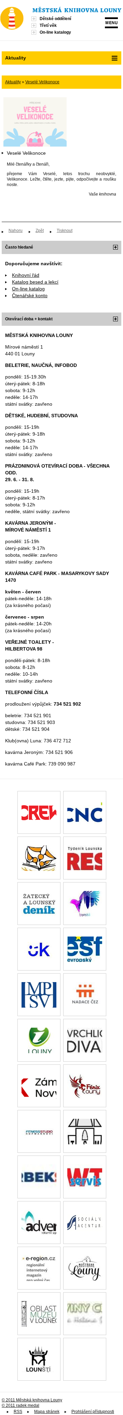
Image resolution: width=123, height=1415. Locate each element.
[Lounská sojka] (84, 903)
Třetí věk (48, 25)
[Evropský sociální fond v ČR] (84, 949)
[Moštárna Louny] (84, 1268)
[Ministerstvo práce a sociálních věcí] (38, 994)
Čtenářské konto (29, 295)
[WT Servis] (84, 1177)
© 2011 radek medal (20, 1405)
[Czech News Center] (84, 812)
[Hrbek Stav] (38, 1177)
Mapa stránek (46, 1411)
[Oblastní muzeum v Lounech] (38, 1313)
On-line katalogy (55, 32)
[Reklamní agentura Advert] (38, 1222)
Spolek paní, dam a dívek (84, 1359)
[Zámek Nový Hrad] (38, 1085)
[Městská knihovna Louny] (76, 10)
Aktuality (13, 82)
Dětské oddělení (55, 18)
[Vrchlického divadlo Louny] (84, 1040)
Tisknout (64, 230)
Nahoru (16, 230)
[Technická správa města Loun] (84, 1131)
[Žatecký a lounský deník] (38, 903)
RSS (18, 1411)
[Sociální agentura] (84, 1222)
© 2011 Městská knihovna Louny (32, 1400)
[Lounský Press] (84, 858)
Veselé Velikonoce (42, 82)
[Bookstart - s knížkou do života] (38, 858)
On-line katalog (28, 288)
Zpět (40, 230)
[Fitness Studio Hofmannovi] (38, 1131)
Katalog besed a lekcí (35, 282)
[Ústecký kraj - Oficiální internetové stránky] (38, 949)
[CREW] (38, 812)
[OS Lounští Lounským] (38, 1359)
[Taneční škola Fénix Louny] (84, 1085)
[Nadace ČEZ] (84, 994)
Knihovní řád (25, 275)
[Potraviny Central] (84, 1313)
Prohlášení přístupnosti (92, 1411)
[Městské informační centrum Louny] (38, 1040)
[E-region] (38, 1268)
